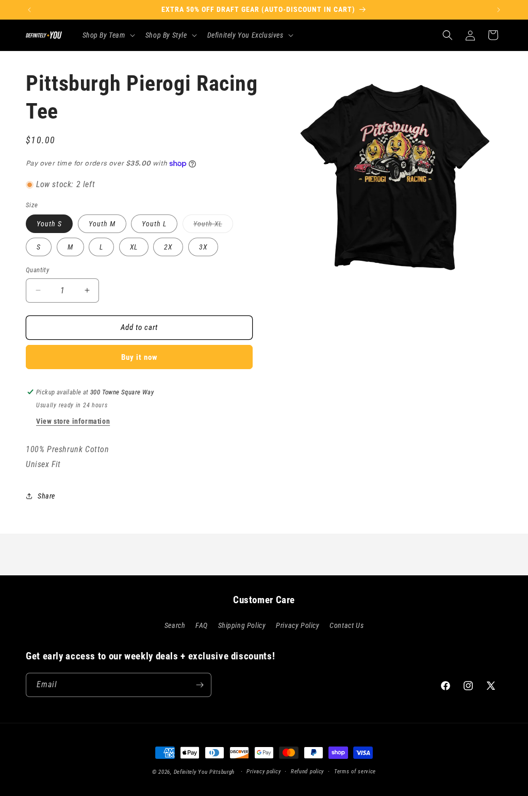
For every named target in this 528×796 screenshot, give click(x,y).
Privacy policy (263, 771)
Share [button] (46, 496)
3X (203, 247)
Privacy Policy (297, 625)
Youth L (154, 224)
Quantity (37, 270)
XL (134, 247)
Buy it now (139, 357)
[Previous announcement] (29, 10)
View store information (73, 421)
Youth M (102, 224)
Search (175, 625)
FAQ (201, 625)
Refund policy (307, 771)
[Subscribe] (199, 685)
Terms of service (355, 771)
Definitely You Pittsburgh (204, 772)
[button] (107, 35)
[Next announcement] (498, 10)
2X (168, 247)
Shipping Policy (242, 625)
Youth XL (213, 226)
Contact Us (346, 625)
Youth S (49, 224)
